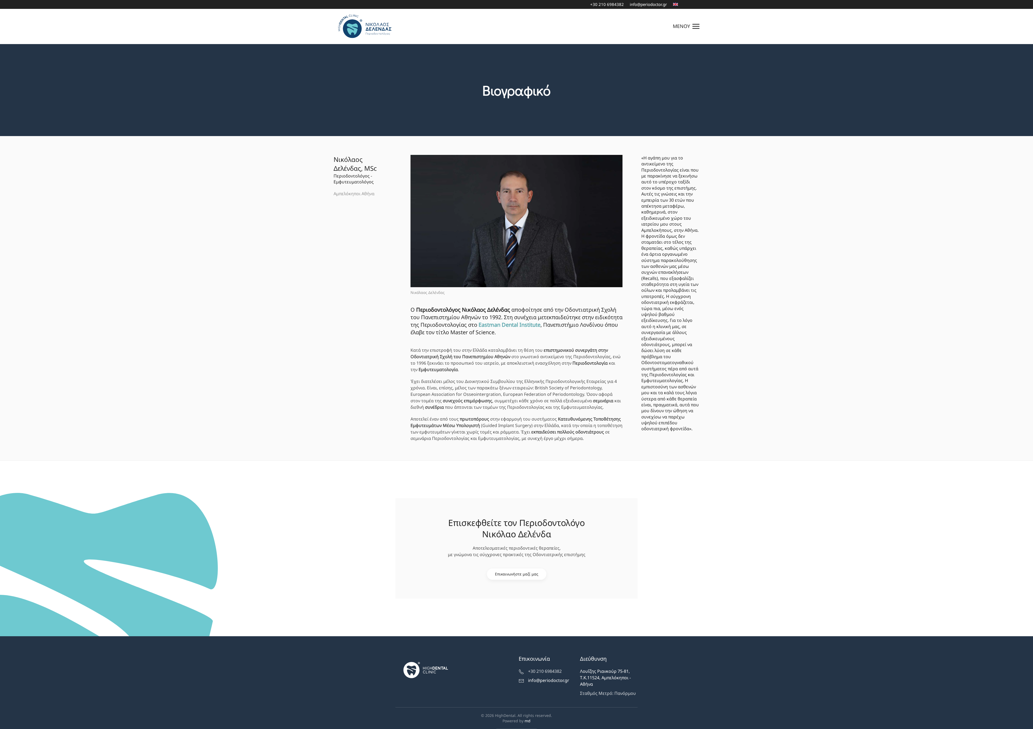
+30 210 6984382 (607, 4)
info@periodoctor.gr (648, 4)
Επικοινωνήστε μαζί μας (516, 574)
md (527, 720)
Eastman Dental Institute (509, 324)
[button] (686, 26)
